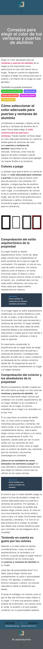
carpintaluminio (23, 639)
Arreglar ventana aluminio (10, 95)
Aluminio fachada (30, 91)
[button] (21, 11)
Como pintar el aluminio (28, 95)
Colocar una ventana (8, 99)
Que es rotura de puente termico (12, 91)
